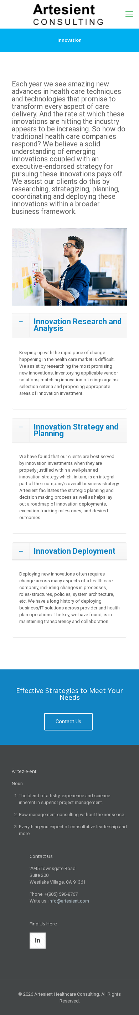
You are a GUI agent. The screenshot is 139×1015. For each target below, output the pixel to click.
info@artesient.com (68, 901)
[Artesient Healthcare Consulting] (69, 14)
